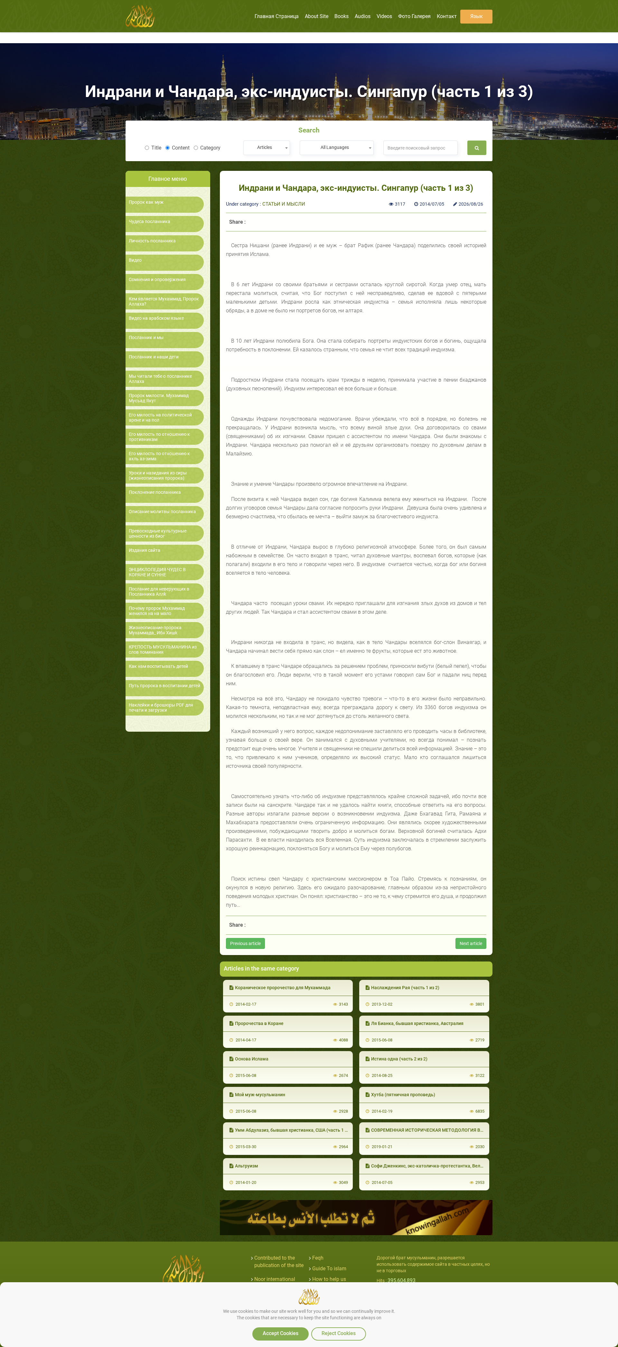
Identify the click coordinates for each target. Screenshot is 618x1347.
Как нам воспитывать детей (158, 666)
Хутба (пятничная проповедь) (403, 1094)
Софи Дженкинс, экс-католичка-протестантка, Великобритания (439, 1165)
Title (156, 148)
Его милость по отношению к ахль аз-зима (159, 456)
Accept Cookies (280, 1333)
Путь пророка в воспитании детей (164, 685)
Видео (135, 260)
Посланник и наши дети (154, 357)
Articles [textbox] (264, 147)
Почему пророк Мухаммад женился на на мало (157, 611)
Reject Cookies (339, 1333)
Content (181, 148)
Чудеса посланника (149, 221)
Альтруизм (246, 1165)
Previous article (245, 943)
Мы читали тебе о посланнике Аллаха (160, 379)
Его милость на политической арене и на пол (160, 417)
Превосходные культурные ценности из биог (157, 533)
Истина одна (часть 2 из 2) (399, 1058)
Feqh (317, 1258)
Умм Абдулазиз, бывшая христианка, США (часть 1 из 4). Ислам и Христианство (320, 1130)
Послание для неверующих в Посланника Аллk (159, 591)
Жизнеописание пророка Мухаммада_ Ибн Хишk (155, 630)
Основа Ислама (251, 1058)
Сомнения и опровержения (157, 279)
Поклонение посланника (155, 492)
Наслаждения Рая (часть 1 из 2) (405, 987)
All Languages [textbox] (335, 147)
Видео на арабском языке (156, 318)
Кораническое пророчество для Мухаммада (283, 987)
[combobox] (266, 148)
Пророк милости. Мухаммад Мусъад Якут (159, 398)
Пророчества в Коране (259, 1023)
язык (476, 16)
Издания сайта (144, 550)
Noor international (274, 1279)
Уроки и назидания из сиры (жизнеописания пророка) (158, 475)
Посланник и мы (146, 337)
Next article (471, 943)
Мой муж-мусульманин (260, 1094)
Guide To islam (329, 1268)
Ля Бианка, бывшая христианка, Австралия (417, 1023)
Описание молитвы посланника (162, 511)
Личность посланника (152, 241)
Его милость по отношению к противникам (159, 437)
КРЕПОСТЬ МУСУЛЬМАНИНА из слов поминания (163, 649)
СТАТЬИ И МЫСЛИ (283, 204)
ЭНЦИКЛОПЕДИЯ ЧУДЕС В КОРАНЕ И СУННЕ (157, 572)
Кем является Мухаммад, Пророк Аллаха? (164, 301)
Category (210, 148)
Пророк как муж (146, 202)
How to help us (329, 1279)
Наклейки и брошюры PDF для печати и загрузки (161, 707)
